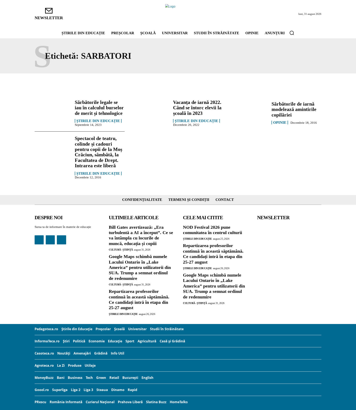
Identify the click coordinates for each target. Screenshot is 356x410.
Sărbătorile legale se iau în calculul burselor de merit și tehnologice (99, 108)
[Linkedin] (50, 239)
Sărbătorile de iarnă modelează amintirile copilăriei (294, 109)
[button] (292, 33)
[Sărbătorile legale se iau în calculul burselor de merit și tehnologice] (53, 112)
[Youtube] (61, 239)
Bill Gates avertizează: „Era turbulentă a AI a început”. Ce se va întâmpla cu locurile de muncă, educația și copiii (141, 235)
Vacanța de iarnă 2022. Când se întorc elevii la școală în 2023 (197, 108)
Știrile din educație (98, 121)
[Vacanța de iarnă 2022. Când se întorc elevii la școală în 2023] (151, 112)
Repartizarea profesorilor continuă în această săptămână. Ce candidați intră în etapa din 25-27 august (139, 299)
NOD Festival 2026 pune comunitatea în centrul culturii (212, 230)
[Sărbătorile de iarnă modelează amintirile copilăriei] (249, 112)
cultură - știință (121, 249)
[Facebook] (39, 239)
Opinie (279, 122)
